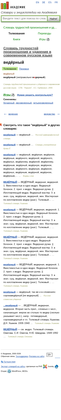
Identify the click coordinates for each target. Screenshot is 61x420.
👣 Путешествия (8, 362)
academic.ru (13, 5)
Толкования (16, 33)
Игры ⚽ (44, 39)
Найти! (53, 18)
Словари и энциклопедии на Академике (29, 12)
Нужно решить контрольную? (35, 95)
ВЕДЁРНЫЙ (10, 182)
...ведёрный (10, 305)
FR (56, 2)
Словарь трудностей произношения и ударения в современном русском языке (30, 27)
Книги (16, 39)
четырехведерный (43, 102)
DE (43, 2)
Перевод (24, 68)
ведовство (49, 114)
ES (50, 2)
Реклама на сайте (36, 356)
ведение (13, 114)
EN (37, 2)
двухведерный (24, 102)
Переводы (44, 33)
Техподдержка (22, 356)
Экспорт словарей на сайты (13, 366)
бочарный (8, 102)
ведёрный (9, 134)
